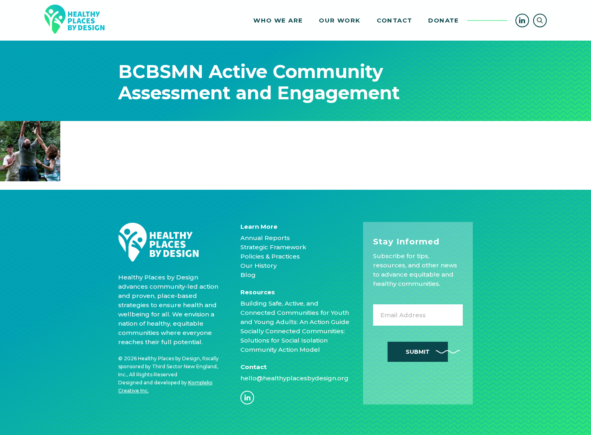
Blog (248, 275)
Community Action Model (280, 349)
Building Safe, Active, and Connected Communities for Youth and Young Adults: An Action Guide (294, 313)
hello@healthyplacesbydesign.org (294, 378)
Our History (258, 265)
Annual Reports (265, 238)
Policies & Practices (270, 256)
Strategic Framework (273, 247)
